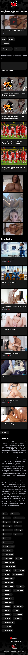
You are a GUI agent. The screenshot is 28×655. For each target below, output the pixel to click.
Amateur (16, 514)
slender (7, 610)
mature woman (9, 586)
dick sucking (8, 550)
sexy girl (7, 606)
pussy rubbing (9, 602)
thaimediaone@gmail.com (15, 641)
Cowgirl (20, 530)
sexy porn (19, 606)
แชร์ (12, 39)
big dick (7, 522)
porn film (7, 590)
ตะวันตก (4, 67)
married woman (9, 578)
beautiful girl (20, 518)
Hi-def (7, 574)
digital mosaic (9, 554)
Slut (17, 610)
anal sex (7, 518)
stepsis (18, 618)
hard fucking (20, 570)
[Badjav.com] (14, 4)
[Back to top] (26, 653)
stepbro (7, 618)
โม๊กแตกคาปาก (8, 630)
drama (20, 558)
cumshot (7, 538)
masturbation (9, 582)
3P (6, 514)
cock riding (8, 530)
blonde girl (8, 526)
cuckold (19, 534)
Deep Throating (9, 546)
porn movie (20, 590)
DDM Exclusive (9, 542)
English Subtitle (9, 562)
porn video (8, 594)
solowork (7, 614)
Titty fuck (8, 626)
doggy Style (8, 558)
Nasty (21, 586)
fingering (7, 570)
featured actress (10, 566)
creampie (7, 534)
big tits (18, 522)
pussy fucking (9, 598)
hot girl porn (19, 574)
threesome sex (9, 622)
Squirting (19, 614)
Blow (19, 526)
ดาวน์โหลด (6, 43)
